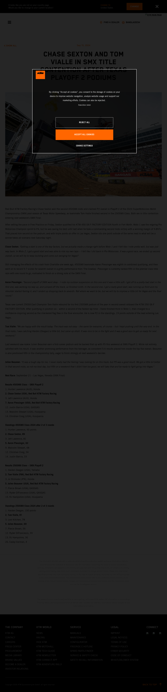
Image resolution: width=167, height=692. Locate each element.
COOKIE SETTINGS (84, 146)
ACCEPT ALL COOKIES (84, 135)
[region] (84, 111)
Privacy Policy (82, 104)
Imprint (89, 104)
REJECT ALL (84, 122)
